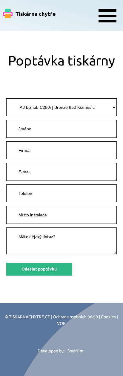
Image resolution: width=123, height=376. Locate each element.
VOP (61, 323)
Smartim (75, 351)
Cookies (108, 316)
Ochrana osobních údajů (75, 316)
